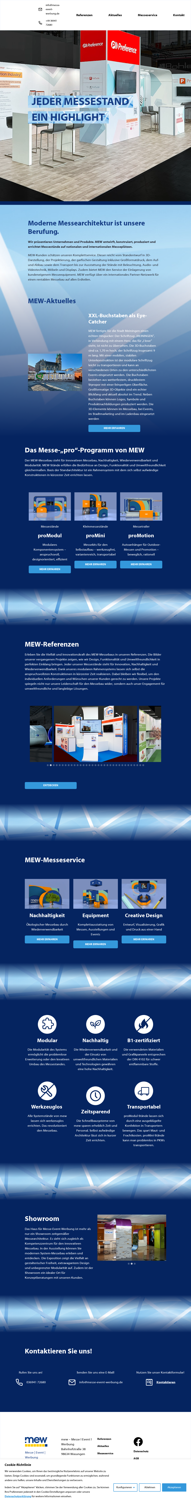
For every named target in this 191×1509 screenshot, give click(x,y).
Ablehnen (149, 1487)
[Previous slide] (33, 733)
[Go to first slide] (163, 1237)
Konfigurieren (124, 1487)
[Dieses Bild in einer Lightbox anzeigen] (95, 734)
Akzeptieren (174, 1487)
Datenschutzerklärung (18, 1496)
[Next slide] (158, 733)
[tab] (48, 765)
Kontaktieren (165, 1382)
